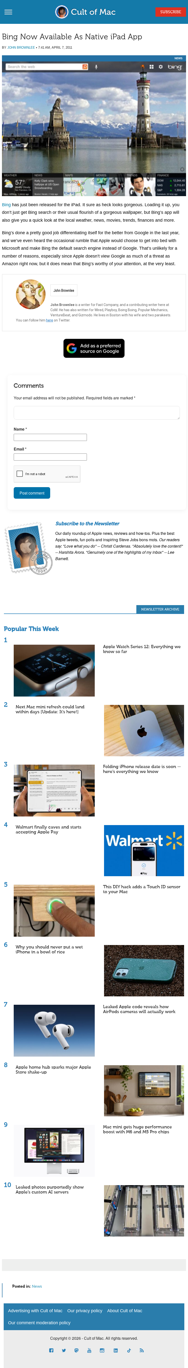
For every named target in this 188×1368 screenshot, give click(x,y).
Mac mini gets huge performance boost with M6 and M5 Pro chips (137, 1129)
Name (20, 429)
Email (20, 449)
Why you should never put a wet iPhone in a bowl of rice (49, 949)
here (49, 320)
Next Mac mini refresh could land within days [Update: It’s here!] (50, 709)
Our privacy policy (84, 1310)
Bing (6, 204)
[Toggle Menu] (8, 12)
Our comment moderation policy (39, 1322)
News (178, 58)
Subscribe (170, 12)
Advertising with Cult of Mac (35, 1310)
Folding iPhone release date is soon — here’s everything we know (142, 769)
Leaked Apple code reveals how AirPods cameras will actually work (139, 1009)
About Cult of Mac (124, 1310)
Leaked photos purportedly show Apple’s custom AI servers (50, 1189)
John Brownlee (21, 47)
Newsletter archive (160, 609)
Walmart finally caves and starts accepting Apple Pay (48, 829)
